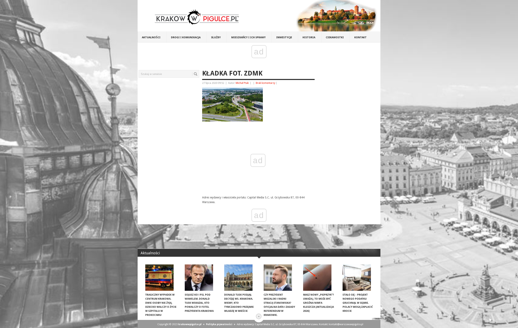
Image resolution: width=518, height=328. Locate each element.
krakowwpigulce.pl (190, 324)
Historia (309, 37)
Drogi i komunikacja (186, 37)
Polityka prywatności (219, 324)
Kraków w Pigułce (197, 17)
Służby (216, 37)
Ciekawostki (335, 37)
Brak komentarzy (265, 82)
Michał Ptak (242, 82)
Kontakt (360, 37)
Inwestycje (284, 37)
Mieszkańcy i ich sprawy (248, 37)
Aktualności (151, 37)
